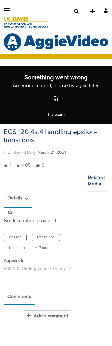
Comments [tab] (19, 296)
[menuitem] (76, 11)
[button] (9, 10)
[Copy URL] (56, 99)
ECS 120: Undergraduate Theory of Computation (50, 269)
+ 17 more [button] (43, 248)
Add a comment (50, 315)
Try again (56, 114)
